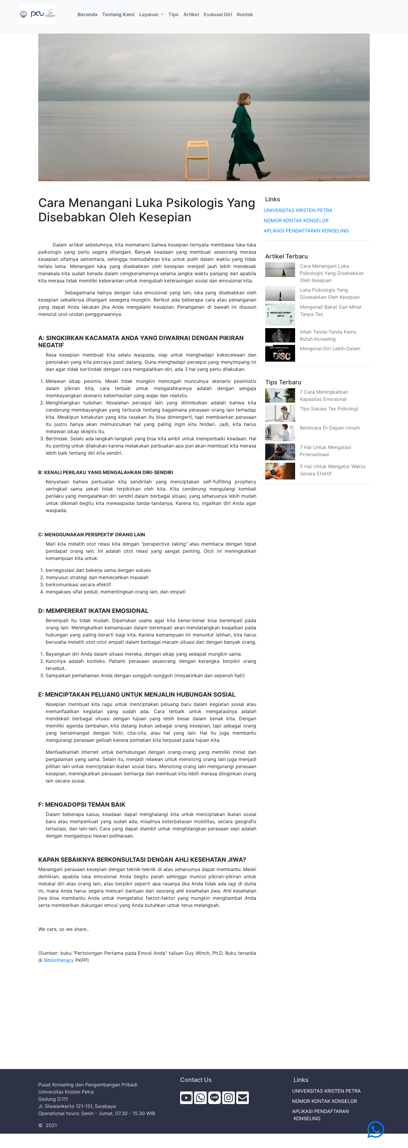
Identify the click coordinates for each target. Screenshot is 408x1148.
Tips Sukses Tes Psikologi (329, 409)
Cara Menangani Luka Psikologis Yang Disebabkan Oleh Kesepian (332, 273)
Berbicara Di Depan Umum (330, 428)
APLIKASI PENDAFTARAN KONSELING (307, 231)
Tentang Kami (118, 14)
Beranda (89, 14)
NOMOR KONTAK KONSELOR (297, 220)
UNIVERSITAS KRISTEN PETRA (298, 210)
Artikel (191, 14)
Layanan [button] (149, 14)
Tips (173, 14)
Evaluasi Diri (218, 14)
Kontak (245, 14)
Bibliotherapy (59, 960)
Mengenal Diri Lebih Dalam (330, 348)
